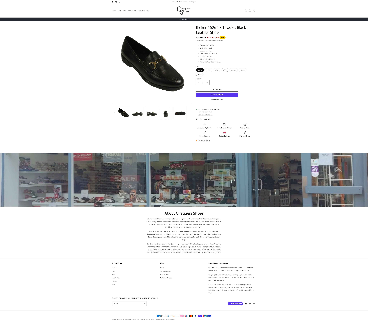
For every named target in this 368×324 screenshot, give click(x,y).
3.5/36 (200, 70)
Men (113, 271)
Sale (113, 284)
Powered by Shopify (130, 319)
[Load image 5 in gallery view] (179, 112)
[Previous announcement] (113, 19)
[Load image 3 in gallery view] (151, 112)
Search (162, 268)
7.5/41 (244, 70)
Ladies (114, 268)
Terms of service (160, 319)
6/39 (224, 70)
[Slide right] (189, 113)
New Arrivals (116, 278)
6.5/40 (234, 70)
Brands (114, 281)
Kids (113, 274)
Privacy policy (150, 319)
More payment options (217, 99)
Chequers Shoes (121, 319)
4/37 (209, 70)
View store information (205, 115)
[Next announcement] (255, 19)
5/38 (217, 70)
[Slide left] (114, 113)
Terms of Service (165, 271)
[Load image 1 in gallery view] (123, 112)
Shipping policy (170, 319)
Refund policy (164, 274)
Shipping (207, 40)
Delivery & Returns (166, 278)
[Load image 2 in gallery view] (137, 112)
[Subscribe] (144, 303)
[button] (141, 11)
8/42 (199, 74)
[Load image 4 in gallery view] (165, 112)
